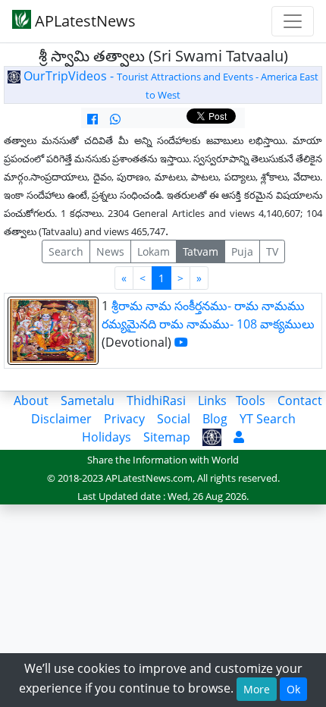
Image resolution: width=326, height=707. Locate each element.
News (110, 251)
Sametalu (87, 400)
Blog (214, 418)
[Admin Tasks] (239, 437)
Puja (242, 251)
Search (66, 251)
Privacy (124, 418)
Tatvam (200, 251)
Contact (299, 400)
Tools (250, 400)
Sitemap (166, 437)
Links (212, 400)
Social (173, 418)
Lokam (153, 251)
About (31, 400)
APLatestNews (83, 21)
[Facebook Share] (92, 119)
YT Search (268, 418)
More (256, 689)
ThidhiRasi (156, 400)
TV (272, 251)
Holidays (106, 437)
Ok (293, 689)
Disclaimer (61, 418)
